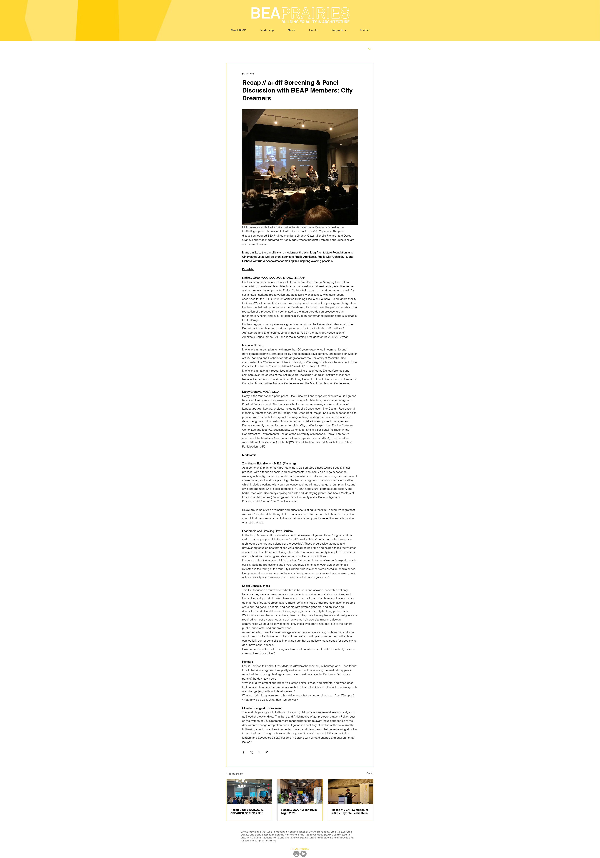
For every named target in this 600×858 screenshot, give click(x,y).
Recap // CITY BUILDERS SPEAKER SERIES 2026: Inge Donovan (247, 811)
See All (370, 773)
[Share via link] (266, 752)
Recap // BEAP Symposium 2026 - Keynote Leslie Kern (350, 811)
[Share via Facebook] (243, 752)
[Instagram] (296, 854)
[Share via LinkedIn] (259, 752)
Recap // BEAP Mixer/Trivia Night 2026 (299, 811)
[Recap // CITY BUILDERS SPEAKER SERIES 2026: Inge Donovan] (249, 791)
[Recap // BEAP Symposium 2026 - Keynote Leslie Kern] (350, 791)
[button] (369, 48)
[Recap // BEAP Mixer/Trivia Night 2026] (300, 791)
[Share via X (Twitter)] (251, 752)
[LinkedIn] (303, 854)
